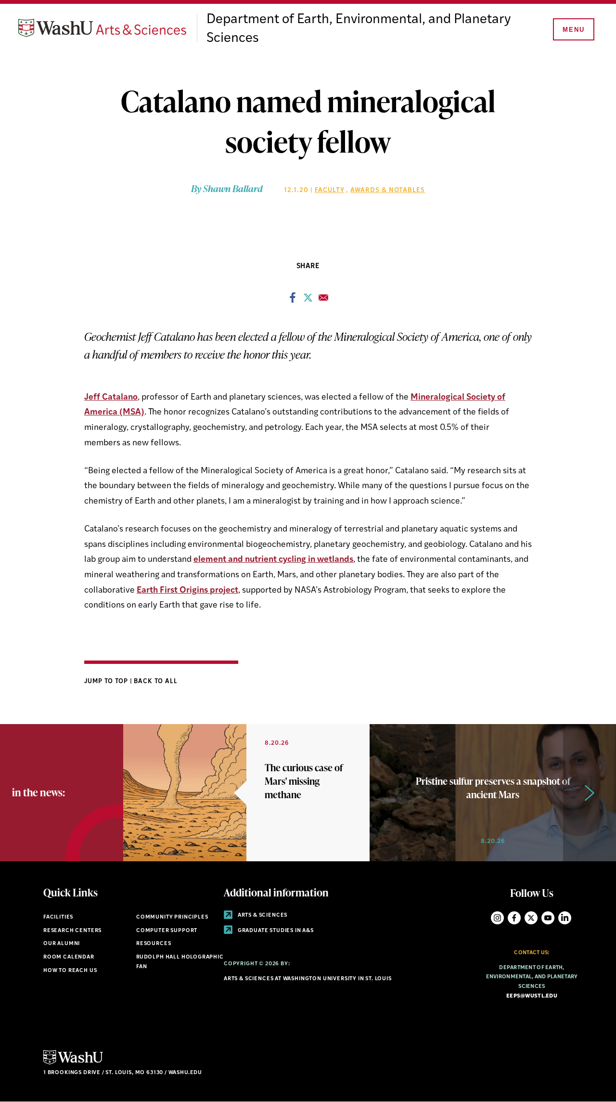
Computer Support (166, 930)
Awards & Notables (387, 190)
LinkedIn (564, 917)
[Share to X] (308, 300)
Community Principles (172, 917)
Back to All (156, 681)
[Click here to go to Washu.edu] (73, 1063)
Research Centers (72, 930)
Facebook (514, 917)
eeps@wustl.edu (531, 996)
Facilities (58, 917)
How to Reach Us (70, 970)
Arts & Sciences (261, 915)
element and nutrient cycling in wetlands (273, 560)
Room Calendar (68, 957)
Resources (153, 943)
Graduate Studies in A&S (275, 930)
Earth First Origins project (187, 590)
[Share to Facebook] (292, 300)
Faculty (330, 190)
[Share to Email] (323, 300)
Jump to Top (107, 681)
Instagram (497, 917)
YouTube (547, 917)
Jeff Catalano (111, 397)
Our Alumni (61, 943)
